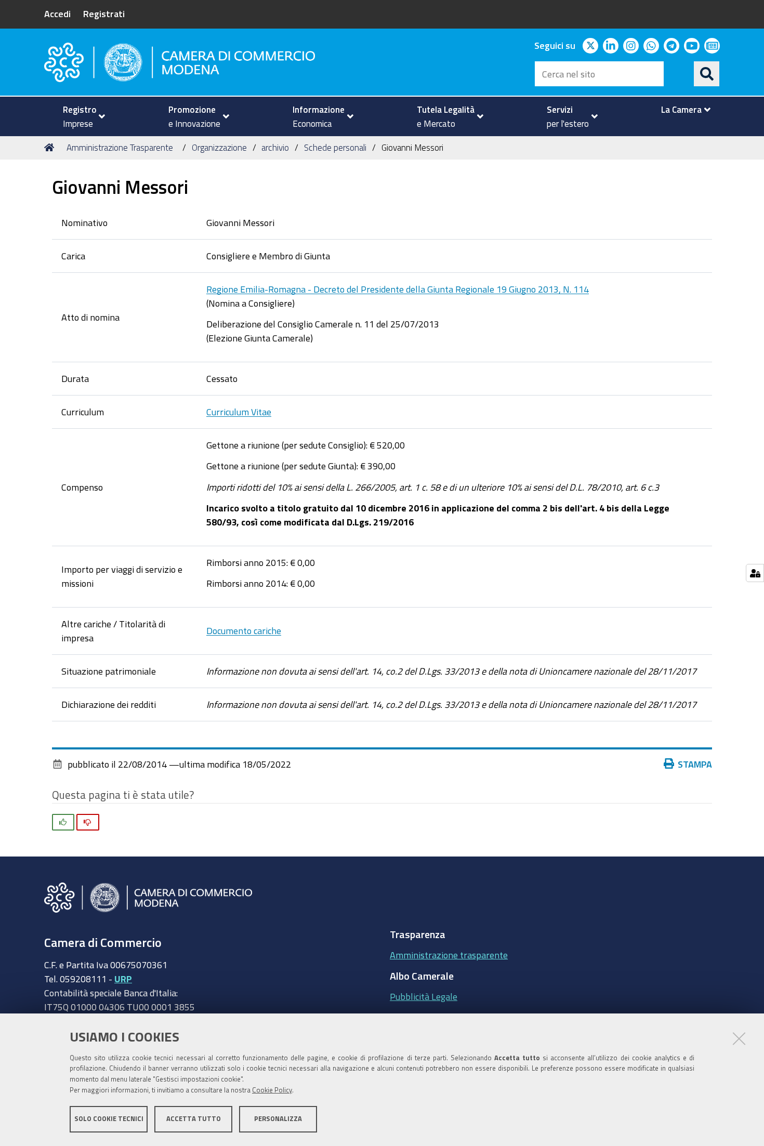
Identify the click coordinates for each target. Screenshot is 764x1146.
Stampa (695, 764)
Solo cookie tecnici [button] (108, 1118)
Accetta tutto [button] (193, 1118)
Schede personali (335, 147)
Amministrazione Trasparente (120, 147)
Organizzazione (219, 147)
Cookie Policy (272, 1090)
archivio (275, 147)
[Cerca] (707, 74)
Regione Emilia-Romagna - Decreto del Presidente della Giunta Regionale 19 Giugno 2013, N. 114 (397, 289)
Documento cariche (243, 630)
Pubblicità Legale (423, 996)
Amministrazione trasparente (449, 954)
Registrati (104, 13)
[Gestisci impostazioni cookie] (755, 573)
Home (51, 147)
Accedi (57, 13)
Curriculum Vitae (238, 411)
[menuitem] (79, 116)
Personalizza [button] (278, 1118)
